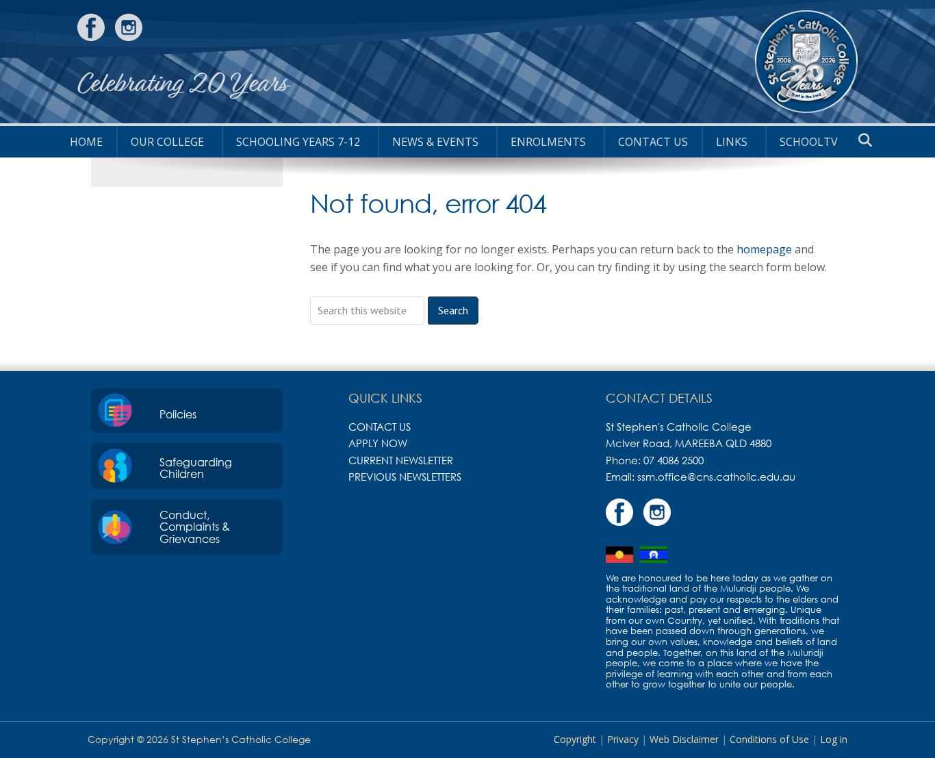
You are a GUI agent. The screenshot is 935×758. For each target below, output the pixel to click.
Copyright (575, 739)
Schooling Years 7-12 (298, 141)
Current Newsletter (400, 460)
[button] (865, 140)
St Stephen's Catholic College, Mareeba (806, 61)
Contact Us (653, 141)
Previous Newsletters (404, 476)
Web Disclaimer (684, 739)
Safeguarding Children (195, 468)
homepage (764, 249)
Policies (177, 414)
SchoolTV (809, 141)
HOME (86, 141)
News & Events (435, 141)
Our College (167, 141)
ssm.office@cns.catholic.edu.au (716, 476)
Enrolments (548, 141)
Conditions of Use (769, 739)
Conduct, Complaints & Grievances (194, 527)
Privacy (623, 739)
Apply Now (377, 443)
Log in (833, 739)
